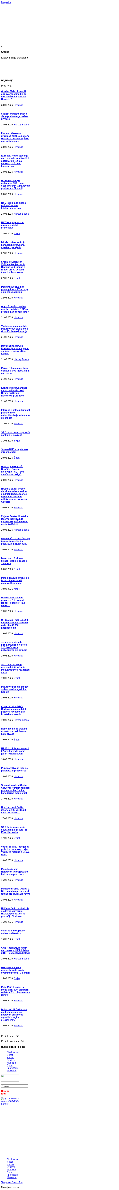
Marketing (12, 1070)
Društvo (11, 1060)
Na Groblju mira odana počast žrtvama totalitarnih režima (13, 205)
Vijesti (10, 1055)
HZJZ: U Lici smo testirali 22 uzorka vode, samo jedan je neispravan (15, 751)
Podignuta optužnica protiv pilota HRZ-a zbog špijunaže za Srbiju (14, 289)
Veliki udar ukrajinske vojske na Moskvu (13, 931)
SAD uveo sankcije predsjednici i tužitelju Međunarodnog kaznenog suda (15, 668)
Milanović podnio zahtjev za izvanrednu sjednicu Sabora (14, 689)
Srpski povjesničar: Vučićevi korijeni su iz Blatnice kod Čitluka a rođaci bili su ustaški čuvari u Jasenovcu (13, 267)
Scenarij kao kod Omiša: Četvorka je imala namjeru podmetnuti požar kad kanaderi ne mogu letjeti (15, 789)
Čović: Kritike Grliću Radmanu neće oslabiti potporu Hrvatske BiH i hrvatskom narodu (13, 710)
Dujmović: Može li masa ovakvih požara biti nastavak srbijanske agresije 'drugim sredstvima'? (14, 1014)
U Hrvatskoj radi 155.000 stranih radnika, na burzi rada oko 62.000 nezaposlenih (14, 624)
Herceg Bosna (21, 124)
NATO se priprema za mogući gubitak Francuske (12, 225)
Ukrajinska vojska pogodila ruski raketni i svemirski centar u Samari (15, 970)
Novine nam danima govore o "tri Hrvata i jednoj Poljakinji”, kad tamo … (13, 601)
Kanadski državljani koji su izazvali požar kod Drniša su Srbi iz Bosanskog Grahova (14, 392)
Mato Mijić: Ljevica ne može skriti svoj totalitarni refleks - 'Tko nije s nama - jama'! (15, 991)
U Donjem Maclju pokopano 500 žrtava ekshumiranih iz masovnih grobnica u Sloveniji (15, 184)
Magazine (6, 2)
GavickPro (17, 1182)
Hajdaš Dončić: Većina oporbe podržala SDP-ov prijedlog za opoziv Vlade (15, 309)
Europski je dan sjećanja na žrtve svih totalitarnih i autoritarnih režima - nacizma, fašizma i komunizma (15, 160)
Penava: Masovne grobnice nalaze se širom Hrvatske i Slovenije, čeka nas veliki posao (15, 137)
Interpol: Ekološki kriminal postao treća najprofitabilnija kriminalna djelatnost (15, 414)
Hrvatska (18, 105)
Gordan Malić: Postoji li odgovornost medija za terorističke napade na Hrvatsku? (13, 95)
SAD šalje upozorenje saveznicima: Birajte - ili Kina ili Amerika (14, 830)
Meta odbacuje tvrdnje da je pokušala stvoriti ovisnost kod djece (15, 580)
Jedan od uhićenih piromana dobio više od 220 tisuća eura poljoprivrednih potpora (14, 646)
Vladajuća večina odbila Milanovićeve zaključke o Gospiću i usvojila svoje (14, 329)
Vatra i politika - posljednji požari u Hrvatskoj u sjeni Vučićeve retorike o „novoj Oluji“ (15, 850)
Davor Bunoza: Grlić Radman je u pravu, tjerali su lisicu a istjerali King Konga (15, 350)
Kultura (10, 1057)
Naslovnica (13, 1052)
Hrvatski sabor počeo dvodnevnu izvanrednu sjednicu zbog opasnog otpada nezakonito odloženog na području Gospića (14, 495)
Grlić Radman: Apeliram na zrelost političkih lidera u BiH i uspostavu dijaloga (15, 950)
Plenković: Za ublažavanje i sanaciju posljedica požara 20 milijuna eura (15, 541)
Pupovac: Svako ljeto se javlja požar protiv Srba (14, 769)
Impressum (12, 1068)
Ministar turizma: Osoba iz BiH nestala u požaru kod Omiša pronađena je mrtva (15, 891)
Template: (6, 1182)
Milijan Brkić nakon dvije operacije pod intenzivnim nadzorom (15, 371)
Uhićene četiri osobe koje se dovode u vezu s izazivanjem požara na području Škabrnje (15, 912)
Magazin (11, 1063)
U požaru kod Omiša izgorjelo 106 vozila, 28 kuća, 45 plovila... (13, 810)
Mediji (17, 589)
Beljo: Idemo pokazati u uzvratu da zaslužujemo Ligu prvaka (14, 731)
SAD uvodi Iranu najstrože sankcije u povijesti (15, 433)
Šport (16, 458)
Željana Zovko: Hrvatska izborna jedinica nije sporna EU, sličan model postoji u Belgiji (14, 520)
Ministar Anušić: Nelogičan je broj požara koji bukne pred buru (14, 872)
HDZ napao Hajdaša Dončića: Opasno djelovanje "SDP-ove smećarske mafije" (12, 470)
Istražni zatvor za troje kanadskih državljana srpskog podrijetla (13, 245)
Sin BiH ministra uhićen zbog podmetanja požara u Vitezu (14, 116)
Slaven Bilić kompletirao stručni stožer (14, 450)
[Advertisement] (60, 24)
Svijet (17, 233)
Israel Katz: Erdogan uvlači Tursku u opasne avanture (14, 561)
